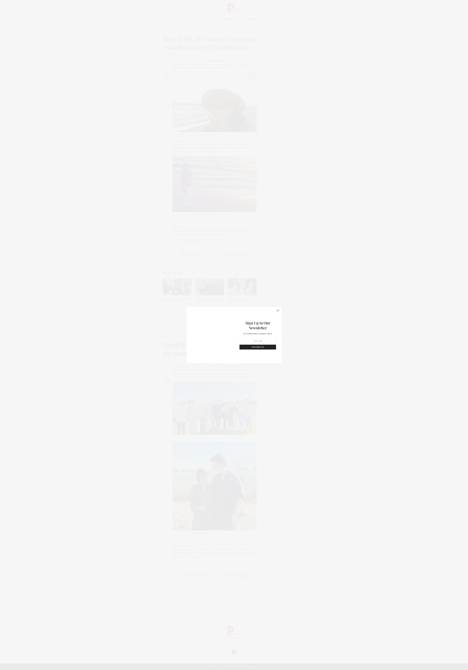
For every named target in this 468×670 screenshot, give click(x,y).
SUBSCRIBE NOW (258, 347)
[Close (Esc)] (277, 310)
